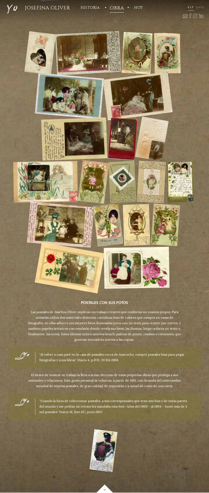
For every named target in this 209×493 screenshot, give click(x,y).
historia (90, 7)
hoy (138, 7)
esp (191, 7)
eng (200, 7)
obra (117, 8)
